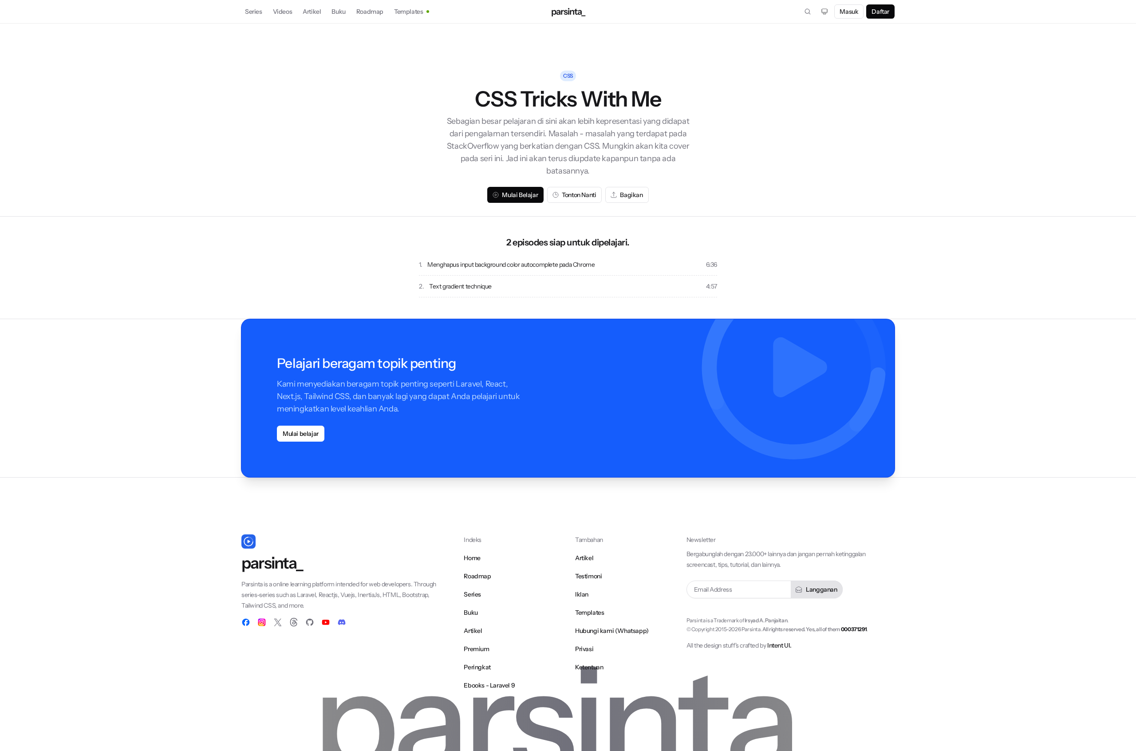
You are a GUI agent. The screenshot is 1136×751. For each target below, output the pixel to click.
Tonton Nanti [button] (579, 195)
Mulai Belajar (520, 195)
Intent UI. (779, 645)
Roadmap (369, 12)
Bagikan (631, 195)
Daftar (880, 12)
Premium (476, 649)
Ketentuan (589, 667)
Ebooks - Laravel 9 (489, 685)
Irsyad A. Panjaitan (766, 620)
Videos (282, 12)
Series (253, 12)
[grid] (568, 275)
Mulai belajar (301, 434)
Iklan (581, 594)
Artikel (312, 12)
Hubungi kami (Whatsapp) (612, 631)
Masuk (849, 12)
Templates (408, 12)
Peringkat (477, 667)
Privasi (584, 649)
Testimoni (588, 576)
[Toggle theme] (824, 11)
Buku (338, 12)
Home (472, 558)
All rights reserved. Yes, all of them (814, 629)
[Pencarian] (808, 11)
